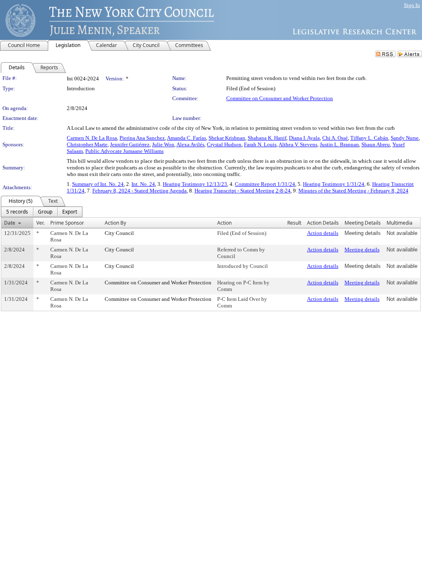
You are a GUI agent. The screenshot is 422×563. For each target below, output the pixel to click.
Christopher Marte (87, 144)
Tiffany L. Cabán (369, 138)
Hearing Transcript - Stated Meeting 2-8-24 (243, 191)
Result (294, 222)
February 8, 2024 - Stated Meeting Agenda (139, 191)
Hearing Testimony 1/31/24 (333, 184)
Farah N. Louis (260, 144)
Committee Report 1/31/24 (265, 184)
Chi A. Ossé (335, 138)
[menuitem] (17, 212)
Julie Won (163, 144)
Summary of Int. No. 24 (98, 184)
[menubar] (41, 211)
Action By (115, 222)
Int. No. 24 (143, 184)
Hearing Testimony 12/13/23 (195, 184)
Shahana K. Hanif (267, 138)
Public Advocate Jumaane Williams (124, 151)
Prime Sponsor (67, 222)
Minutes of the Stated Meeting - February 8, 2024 (353, 191)
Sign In (412, 5)
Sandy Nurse (405, 138)
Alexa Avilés (190, 144)
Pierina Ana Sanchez (142, 138)
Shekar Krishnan (227, 138)
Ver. (40, 222)
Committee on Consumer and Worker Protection (279, 98)
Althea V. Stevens (298, 144)
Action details (322, 233)
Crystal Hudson (224, 144)
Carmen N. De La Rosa (92, 138)
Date (9, 222)
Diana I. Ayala (304, 138)
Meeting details (362, 249)
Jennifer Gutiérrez (130, 144)
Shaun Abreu (375, 144)
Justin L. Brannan (339, 144)
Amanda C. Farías (186, 138)
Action (224, 222)
